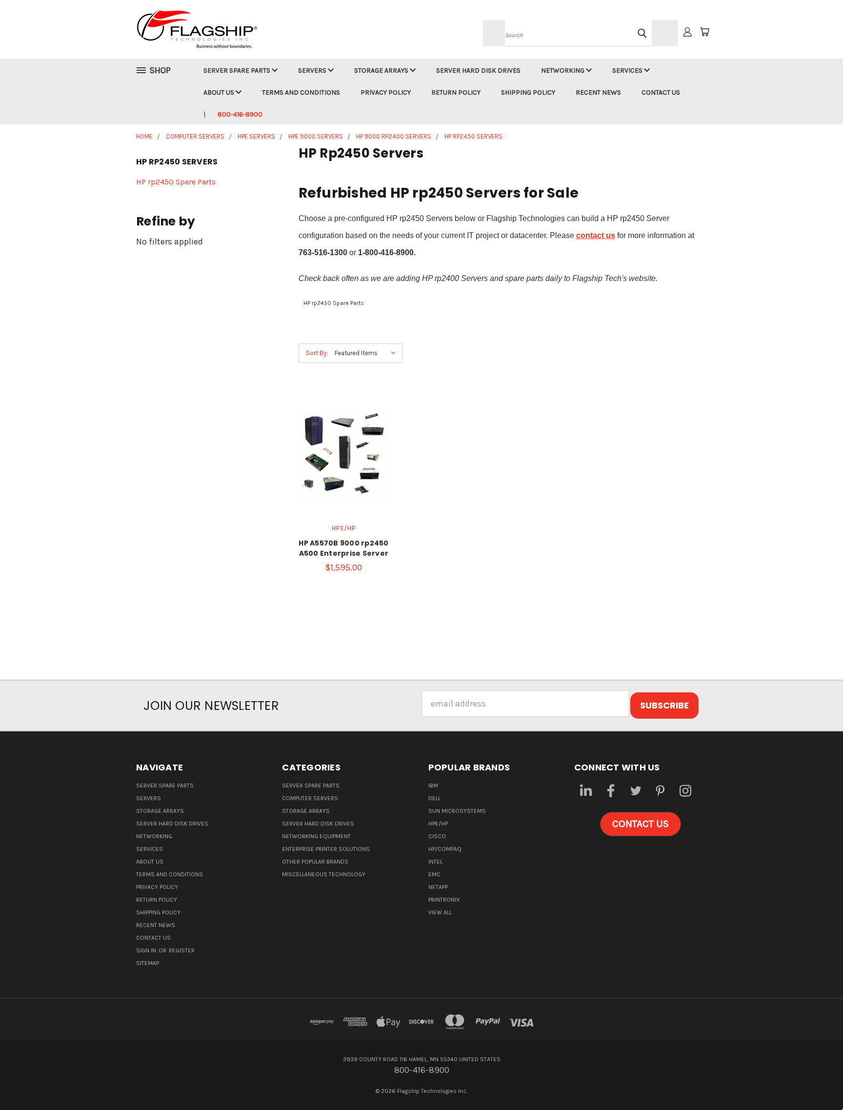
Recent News (598, 92)
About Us (219, 92)
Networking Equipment (316, 836)
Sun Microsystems (457, 810)
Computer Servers (310, 798)
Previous (814, 1079)
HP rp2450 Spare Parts (176, 181)
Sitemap (147, 963)
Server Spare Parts (237, 70)
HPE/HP (438, 823)
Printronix (444, 899)
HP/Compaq (445, 849)
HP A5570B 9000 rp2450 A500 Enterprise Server (343, 548)
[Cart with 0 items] (704, 32)
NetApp (438, 887)
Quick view (343, 441)
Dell (434, 798)
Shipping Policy (528, 92)
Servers (313, 70)
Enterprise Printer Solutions (326, 849)
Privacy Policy (386, 92)
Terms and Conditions (301, 92)
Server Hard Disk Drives (478, 70)
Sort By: (317, 353)
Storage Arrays (382, 70)
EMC (434, 874)
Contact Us (661, 92)
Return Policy (456, 92)
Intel (435, 861)
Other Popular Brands (315, 861)
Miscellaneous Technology (323, 874)
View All (440, 912)
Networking (563, 70)
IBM (433, 785)
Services (628, 70)
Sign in (147, 950)
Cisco (437, 836)
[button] (640, 824)
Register (182, 950)
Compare (340, 463)
